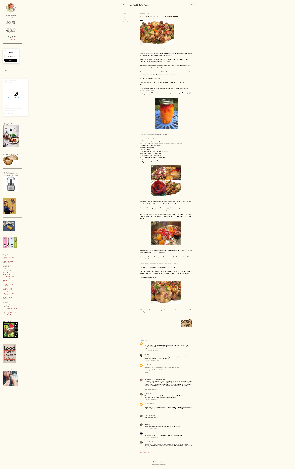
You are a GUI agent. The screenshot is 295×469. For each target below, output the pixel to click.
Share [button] (124, 13)
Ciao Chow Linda (7, 301)
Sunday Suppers (127, 21)
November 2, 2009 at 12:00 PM (151, 399)
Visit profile (11, 39)
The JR (146, 365)
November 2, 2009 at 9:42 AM (151, 350)
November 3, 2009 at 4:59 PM (151, 449)
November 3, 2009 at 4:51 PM (151, 437)
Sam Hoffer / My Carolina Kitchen (153, 379)
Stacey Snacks (139, 4)
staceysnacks (16, 113)
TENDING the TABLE (9, 284)
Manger (5, 280)
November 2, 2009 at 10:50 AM (151, 389)
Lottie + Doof (6, 269)
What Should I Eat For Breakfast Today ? (9, 288)
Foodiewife (147, 343)
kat (145, 354)
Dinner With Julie (7, 297)
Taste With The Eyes (8, 257)
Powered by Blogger (159, 461)
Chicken (125, 19)
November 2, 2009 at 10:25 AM (151, 374)
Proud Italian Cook (149, 433)
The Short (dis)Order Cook (151, 442)
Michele (147, 393)
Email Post (146, 332)
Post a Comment (144, 452)
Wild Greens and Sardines (10, 308)
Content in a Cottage (8, 276)
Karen (146, 424)
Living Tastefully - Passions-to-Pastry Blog (10, 313)
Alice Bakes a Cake (8, 272)
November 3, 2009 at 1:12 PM (151, 419)
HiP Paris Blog (7, 265)
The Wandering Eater (9, 293)
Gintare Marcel (162, 464)
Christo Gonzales (149, 415)
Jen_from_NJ (148, 403)
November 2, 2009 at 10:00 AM (152, 360)
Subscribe (11, 60)
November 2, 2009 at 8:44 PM (151, 411)
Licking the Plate (7, 305)
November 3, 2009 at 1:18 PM (151, 428)
